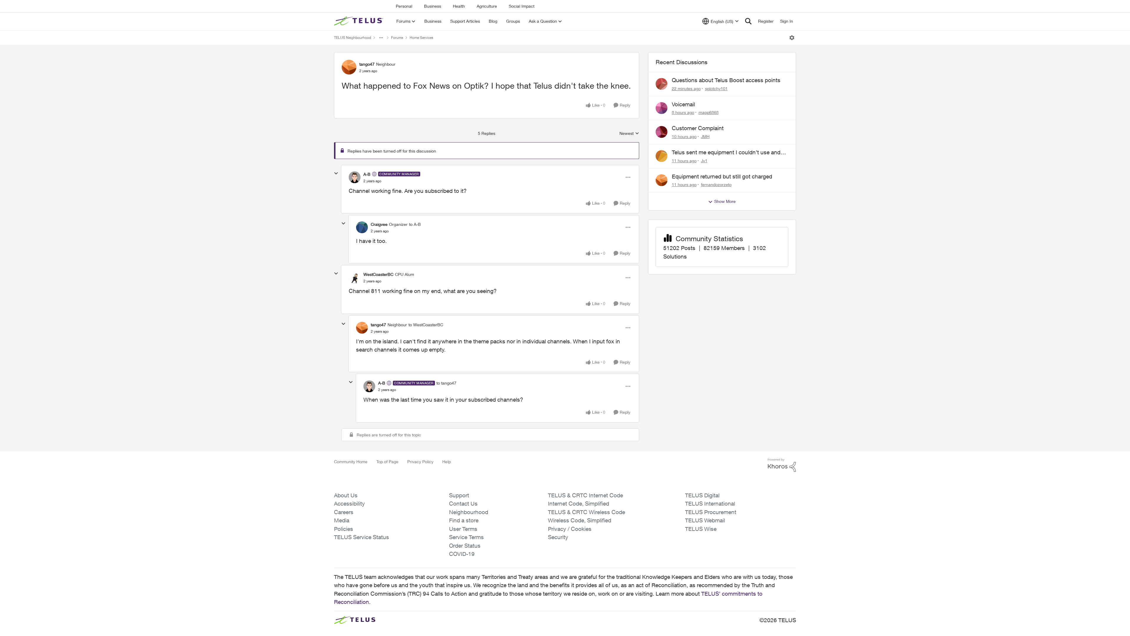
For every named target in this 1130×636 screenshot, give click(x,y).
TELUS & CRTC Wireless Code (586, 512)
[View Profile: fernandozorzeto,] (661, 180)
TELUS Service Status (361, 537)
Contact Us (463, 503)
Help (446, 461)
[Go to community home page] (359, 21)
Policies (343, 529)
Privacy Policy (420, 461)
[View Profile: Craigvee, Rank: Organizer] (362, 227)
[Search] (748, 21)
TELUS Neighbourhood (352, 37)
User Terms (463, 529)
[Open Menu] (792, 38)
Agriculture (487, 6)
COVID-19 (462, 554)
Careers (343, 512)
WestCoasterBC (378, 274)
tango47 (367, 64)
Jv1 (704, 160)
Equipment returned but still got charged (722, 176)
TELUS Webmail (705, 520)
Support (459, 495)
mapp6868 (709, 112)
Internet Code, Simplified (578, 503)
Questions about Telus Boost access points (726, 80)
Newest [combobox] (629, 133)
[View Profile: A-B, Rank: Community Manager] (354, 177)
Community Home (351, 461)
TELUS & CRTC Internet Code (585, 495)
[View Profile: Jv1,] (661, 156)
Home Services (421, 37)
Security (558, 537)
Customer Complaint (698, 128)
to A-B (415, 224)
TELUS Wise (701, 529)
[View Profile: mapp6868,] (661, 108)
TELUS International (710, 503)
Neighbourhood (468, 512)
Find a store (463, 520)
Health (459, 6)
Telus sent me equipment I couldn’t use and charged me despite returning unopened (726, 152)
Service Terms (466, 537)
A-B (366, 174)
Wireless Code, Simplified (579, 520)
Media (341, 520)
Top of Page (387, 461)
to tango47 (446, 382)
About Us (346, 495)
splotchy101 (716, 88)
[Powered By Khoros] (782, 465)
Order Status (465, 545)
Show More (725, 201)
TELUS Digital (702, 495)
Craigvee (379, 224)
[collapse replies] (336, 173)
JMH (705, 136)
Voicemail (683, 104)
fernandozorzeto (716, 184)
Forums (397, 37)
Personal (404, 6)
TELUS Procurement (710, 512)
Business (432, 6)
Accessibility (349, 503)
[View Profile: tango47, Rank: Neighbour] (349, 67)
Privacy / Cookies (569, 529)
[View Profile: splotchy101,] (661, 84)
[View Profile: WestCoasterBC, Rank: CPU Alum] (354, 278)
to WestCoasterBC (425, 324)
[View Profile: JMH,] (661, 132)
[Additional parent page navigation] (381, 38)
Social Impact (521, 6)
